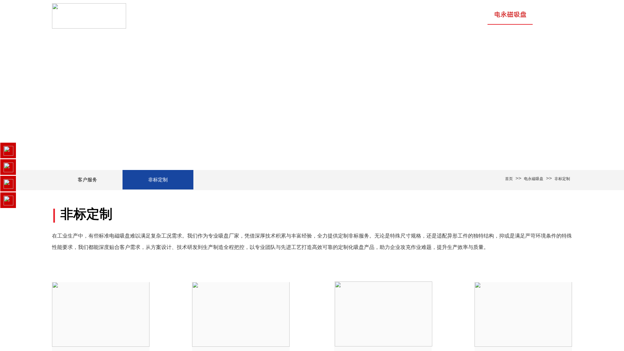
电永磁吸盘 (510, 15)
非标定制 (562, 178)
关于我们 (352, 15)
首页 (320, 15)
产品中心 (391, 15)
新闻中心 (468, 15)
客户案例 (430, 15)
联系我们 (552, 15)
